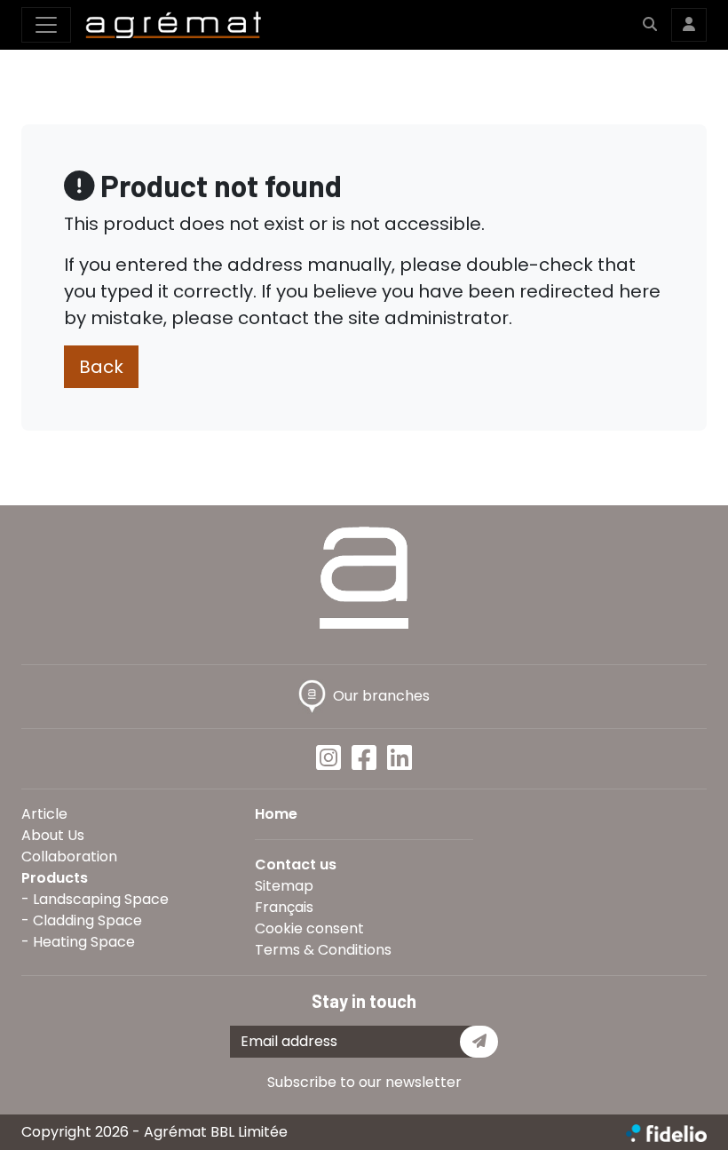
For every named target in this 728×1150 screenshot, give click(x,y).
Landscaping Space (101, 899)
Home (276, 814)
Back (101, 366)
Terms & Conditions (323, 950)
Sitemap (284, 886)
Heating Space (84, 942)
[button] (650, 25)
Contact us (295, 864)
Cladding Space (87, 920)
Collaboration (69, 856)
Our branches (381, 696)
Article (44, 814)
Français (284, 907)
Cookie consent (309, 928)
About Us (52, 835)
